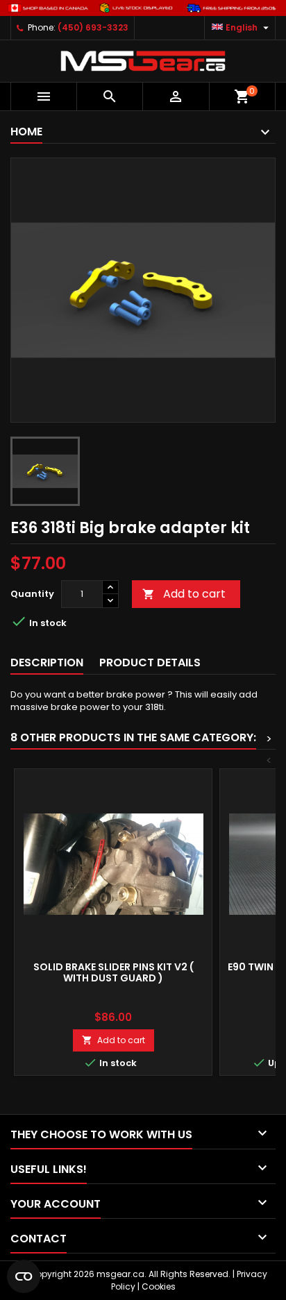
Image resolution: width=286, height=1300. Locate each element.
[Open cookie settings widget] (23, 1276)
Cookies (159, 1286)
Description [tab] (46, 662)
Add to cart (184, 594)
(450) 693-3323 (93, 27)
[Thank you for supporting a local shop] (143, 7)
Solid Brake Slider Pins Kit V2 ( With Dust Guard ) (113, 972)
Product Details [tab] (150, 662)
